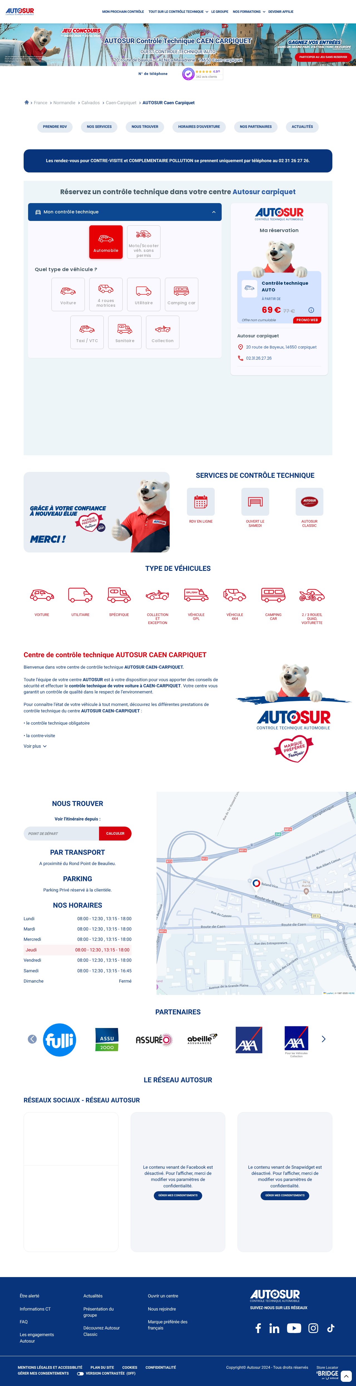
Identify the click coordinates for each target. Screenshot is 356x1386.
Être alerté (29, 1296)
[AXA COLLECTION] (296, 1040)
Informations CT (35, 1309)
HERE (351, 993)
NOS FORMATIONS (247, 12)
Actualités (93, 1296)
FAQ (24, 1321)
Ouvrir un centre (163, 1296)
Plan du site (102, 1368)
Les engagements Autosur (37, 1337)
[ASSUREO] (154, 1039)
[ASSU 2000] (107, 1039)
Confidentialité (161, 1368)
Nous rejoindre (162, 1309)
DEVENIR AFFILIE (280, 12)
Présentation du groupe (98, 1312)
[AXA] (248, 1039)
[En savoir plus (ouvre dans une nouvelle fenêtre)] (97, 512)
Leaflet (329, 993)
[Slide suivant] (323, 1039)
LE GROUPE (219, 12)
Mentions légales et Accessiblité (50, 1368)
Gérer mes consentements (178, 1195)
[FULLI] (59, 1039)
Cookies (129, 1368)
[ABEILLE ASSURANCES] (201, 1039)
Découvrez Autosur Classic (101, 1331)
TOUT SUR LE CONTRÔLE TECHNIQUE (176, 12)
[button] (256, 879)
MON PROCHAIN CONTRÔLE (123, 12)
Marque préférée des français (167, 1325)
